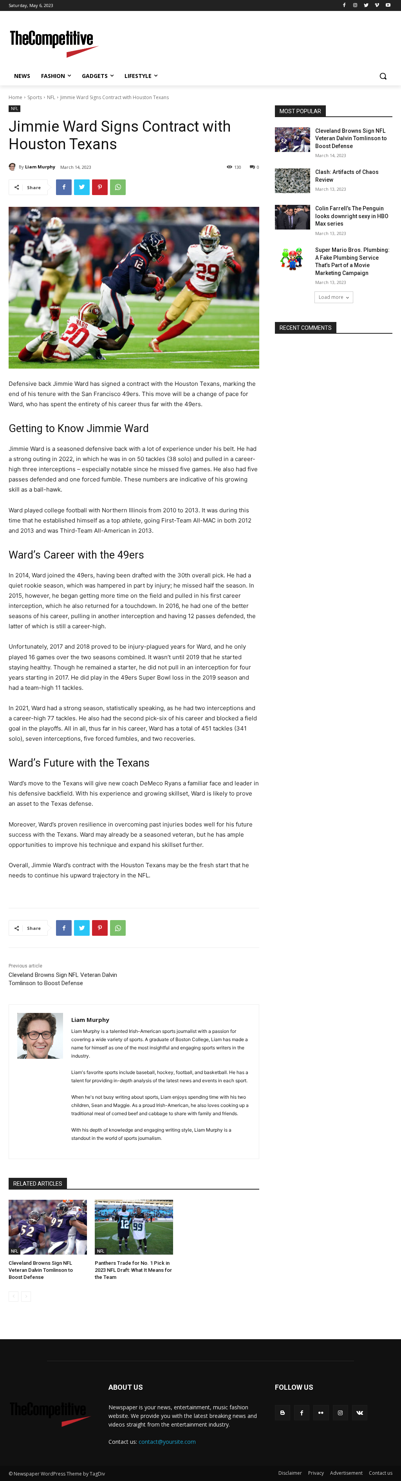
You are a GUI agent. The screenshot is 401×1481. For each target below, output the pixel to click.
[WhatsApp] (118, 187)
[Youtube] (387, 5)
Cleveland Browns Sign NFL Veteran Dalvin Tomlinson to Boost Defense (41, 1270)
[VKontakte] (359, 1412)
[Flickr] (321, 1412)
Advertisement (346, 1473)
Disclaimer (290, 1473)
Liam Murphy (40, 167)
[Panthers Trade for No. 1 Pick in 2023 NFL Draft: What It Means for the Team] (134, 1227)
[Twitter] (366, 5)
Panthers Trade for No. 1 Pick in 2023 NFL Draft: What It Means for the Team (133, 1270)
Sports (34, 97)
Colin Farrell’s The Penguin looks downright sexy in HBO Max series (351, 216)
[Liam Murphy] (14, 167)
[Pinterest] (100, 187)
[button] (383, 76)
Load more (331, 297)
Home (15, 97)
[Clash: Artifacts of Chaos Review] (292, 180)
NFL (51, 97)
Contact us (380, 1473)
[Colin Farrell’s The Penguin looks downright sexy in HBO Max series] (292, 217)
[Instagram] (355, 5)
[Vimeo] (376, 5)
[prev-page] (13, 1296)
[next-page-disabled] (26, 1296)
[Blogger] (282, 1412)
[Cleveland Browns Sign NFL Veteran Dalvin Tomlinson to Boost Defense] (48, 1227)
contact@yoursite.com (167, 1441)
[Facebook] (344, 5)
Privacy (316, 1473)
